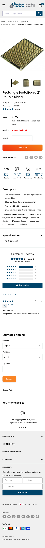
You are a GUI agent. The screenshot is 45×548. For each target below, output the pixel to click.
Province (6, 352)
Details (6, 178)
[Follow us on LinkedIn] (32, 516)
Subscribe (22, 492)
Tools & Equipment (20, 21)
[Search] (39, 13)
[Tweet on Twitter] (36, 157)
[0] (40, 5)
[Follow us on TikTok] (28, 516)
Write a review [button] (22, 285)
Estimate (9, 379)
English (31, 504)
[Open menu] (3, 5)
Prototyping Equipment (8, 24)
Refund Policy (7, 390)
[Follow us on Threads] (37, 516)
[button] (8, 109)
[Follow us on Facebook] (4, 516)
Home (3, 21)
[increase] (29, 138)
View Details (17, 178)
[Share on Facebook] (26, 157)
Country (5, 340)
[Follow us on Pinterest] (18, 516)
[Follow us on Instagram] (14, 516)
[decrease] (14, 138)
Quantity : (6, 138)
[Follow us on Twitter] (9, 516)
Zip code (6, 363)
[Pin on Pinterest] (31, 157)
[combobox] (19, 13)
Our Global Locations (9, 504)
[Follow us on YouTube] (23, 516)
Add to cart (23, 147)
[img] (7, 301)
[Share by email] (40, 157)
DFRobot (6, 103)
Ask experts (28, 178)
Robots (10, 21)
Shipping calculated (30, 121)
